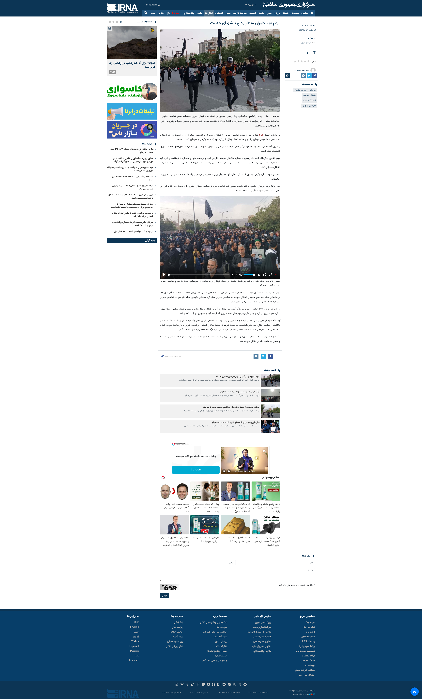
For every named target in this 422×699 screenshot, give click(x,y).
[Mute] (229, 471)
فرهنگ (252, 13)
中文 (136, 622)
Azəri (136, 637)
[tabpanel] (132, 51)
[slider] (199, 274)
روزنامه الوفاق (176, 632)
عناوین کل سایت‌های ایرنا (259, 632)
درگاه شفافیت (308, 656)
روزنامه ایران (177, 627)
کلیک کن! (196, 470)
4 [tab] (110, 22)
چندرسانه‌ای (188, 13)
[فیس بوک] (198, 684)
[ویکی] (182, 684)
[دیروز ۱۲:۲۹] (132, 42)
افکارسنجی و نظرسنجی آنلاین (213, 622)
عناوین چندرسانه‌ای (262, 651)
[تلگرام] (245, 684)
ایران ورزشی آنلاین (174, 646)
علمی (228, 13)
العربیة (136, 632)
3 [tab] (113, 22)
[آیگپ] (219, 684)
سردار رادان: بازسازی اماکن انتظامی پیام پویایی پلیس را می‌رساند (132, 187)
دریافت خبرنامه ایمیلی (304, 670)
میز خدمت (310, 666)
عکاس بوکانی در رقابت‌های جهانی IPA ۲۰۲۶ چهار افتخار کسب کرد (131, 150)
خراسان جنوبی (306, 42)
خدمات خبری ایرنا (307, 675)
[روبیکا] (234, 684)
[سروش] (208, 684)
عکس (199, 13)
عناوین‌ (304, 13)
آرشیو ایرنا (310, 632)
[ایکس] (240, 684)
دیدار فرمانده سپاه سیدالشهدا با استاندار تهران (133, 231)
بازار (168, 13)
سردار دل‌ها (221, 627)
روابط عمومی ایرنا (307, 646)
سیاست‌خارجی (240, 13)
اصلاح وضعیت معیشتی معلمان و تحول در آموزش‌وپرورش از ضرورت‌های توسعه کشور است (132, 205)
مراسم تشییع (300, 90)
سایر (153, 13)
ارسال (164, 595)
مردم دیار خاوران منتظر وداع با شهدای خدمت (245, 23)
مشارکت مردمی (308, 661)
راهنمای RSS (308, 642)
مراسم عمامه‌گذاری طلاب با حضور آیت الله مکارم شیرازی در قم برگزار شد (132, 214)
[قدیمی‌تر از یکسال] (270, 380)
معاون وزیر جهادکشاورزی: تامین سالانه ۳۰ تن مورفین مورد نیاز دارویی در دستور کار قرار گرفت (133, 160)
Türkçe (135, 642)
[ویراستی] (203, 684)
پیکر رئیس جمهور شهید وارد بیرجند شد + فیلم (239, 392)
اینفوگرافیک (221, 646)
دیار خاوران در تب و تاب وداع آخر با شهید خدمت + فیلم (235, 422)
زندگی (161, 13)
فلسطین (219, 13)
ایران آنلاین (178, 637)
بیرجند (313, 90)
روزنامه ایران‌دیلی (175, 642)
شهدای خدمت (309, 95)
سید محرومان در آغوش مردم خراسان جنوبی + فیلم (237, 376)
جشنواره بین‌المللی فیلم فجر (214, 632)
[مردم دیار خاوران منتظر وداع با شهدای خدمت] (220, 70)
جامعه (261, 13)
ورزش (277, 13)
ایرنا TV (175, 13)
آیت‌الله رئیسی (309, 100)
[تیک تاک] (192, 684)
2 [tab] (117, 22)
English (134, 627)
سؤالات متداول (308, 637)
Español (134, 646)
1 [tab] (121, 22)
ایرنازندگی (178, 622)
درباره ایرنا (310, 622)
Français (134, 661)
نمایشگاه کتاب (220, 637)
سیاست (295, 13)
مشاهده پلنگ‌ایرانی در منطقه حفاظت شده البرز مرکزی (132, 178)
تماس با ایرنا (309, 627)
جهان (269, 13)
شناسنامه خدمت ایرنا (305, 651)
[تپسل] (173, 444)
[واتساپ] (177, 684)
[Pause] (224, 471)
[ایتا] (213, 684)
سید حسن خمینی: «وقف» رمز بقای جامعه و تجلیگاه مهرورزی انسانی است (130, 169)
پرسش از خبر (221, 642)
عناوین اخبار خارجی (262, 642)
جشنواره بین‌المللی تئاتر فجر (214, 661)
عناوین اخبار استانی (262, 637)
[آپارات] (229, 684)
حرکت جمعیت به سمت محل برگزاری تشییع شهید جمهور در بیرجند (231, 407)
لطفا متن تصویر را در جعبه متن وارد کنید (297, 585)
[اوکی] (187, 684)
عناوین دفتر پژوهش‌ (261, 646)
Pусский (134, 651)
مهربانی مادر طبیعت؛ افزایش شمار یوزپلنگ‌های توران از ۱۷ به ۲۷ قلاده (132, 223)
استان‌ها (209, 13)
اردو (137, 656)
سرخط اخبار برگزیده (262, 627)
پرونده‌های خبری (263, 622)
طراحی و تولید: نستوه (301, 694)
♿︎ (414, 691)
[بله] (224, 684)
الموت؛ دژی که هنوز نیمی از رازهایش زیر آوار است (132, 65)
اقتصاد (286, 13)
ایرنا (288, 5)
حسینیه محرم (221, 656)
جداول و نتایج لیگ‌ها (217, 651)
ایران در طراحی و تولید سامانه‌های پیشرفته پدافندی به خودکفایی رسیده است (130, 196)
